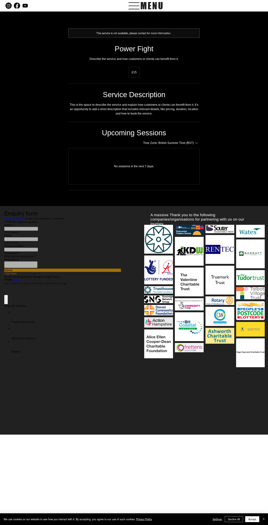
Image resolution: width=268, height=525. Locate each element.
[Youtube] (25, 6)
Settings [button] (217, 519)
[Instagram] (8, 6)
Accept (252, 519)
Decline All (234, 519)
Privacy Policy (144, 519)
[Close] (263, 519)
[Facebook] (17, 6)
